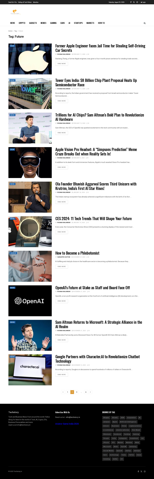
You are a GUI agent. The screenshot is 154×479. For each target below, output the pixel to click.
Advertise (35, 2)
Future (21, 31)
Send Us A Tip (12, 2)
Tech (12, 46)
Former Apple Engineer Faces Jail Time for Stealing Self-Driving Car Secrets (100, 48)
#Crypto (106, 418)
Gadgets (33, 22)
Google (106, 438)
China (124, 426)
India (114, 438)
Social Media (108, 451)
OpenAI (123, 447)
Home (10, 31)
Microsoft (107, 447)
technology (114, 455)
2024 (122, 418)
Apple (115, 422)
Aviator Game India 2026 (67, 423)
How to (101, 22)
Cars (62, 22)
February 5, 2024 (78, 158)
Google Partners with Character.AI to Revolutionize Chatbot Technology (97, 359)
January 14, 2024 (79, 223)
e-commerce (108, 430)
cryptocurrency (135, 426)
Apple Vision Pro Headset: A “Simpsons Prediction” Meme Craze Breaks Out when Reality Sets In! (96, 151)
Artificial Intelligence (128, 422)
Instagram (123, 438)
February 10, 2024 (79, 123)
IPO (113, 442)
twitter (115, 459)
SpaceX (119, 451)
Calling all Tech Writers (25, 2)
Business (115, 426)
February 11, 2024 (79, 54)
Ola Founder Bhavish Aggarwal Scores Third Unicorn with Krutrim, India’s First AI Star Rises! (95, 186)
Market (120, 442)
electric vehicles (122, 430)
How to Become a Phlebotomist (77, 253)
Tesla (124, 455)
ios (142, 438)
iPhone (106, 442)
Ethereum (107, 434)
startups (137, 451)
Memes (43, 22)
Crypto (22, 22)
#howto (115, 418)
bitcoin (106, 426)
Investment (134, 438)
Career (13, 253)
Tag (15, 31)
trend (139, 455)
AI (69, 22)
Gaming (53, 22)
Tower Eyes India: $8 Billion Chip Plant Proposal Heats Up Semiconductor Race (96, 82)
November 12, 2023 (79, 365)
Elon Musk (136, 430)
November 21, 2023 (79, 292)
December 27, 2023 (79, 257)
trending (106, 459)
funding (127, 434)
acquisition (131, 418)
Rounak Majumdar (63, 54)
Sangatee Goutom (63, 257)
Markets (90, 22)
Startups (78, 22)
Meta (137, 442)
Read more (62, 64)
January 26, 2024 (79, 192)
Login (144, 2)
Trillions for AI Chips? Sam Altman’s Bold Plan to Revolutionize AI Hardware (99, 117)
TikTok (131, 455)
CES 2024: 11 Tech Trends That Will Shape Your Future (93, 218)
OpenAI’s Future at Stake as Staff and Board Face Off (92, 287)
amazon (106, 422)
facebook (117, 434)
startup (128, 451)
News (12, 22)
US (122, 459)
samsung (132, 447)
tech (105, 455)
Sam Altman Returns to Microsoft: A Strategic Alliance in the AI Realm (98, 324)
